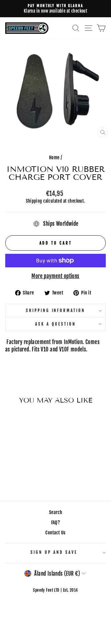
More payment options (55, 276)
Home (54, 157)
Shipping (34, 201)
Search (55, 512)
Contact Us (55, 533)
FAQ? (55, 522)
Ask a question (55, 324)
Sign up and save (54, 552)
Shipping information (55, 310)
